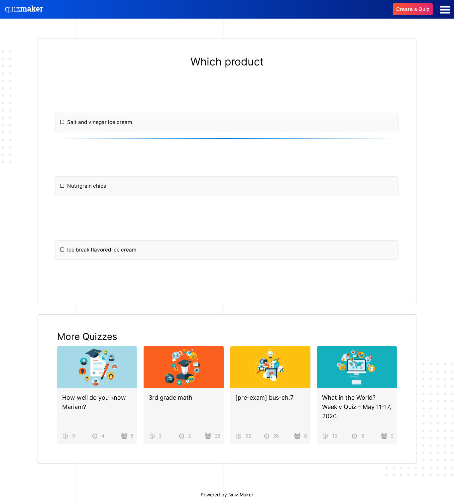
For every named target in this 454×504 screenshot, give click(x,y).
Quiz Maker (240, 494)
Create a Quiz (412, 9)
